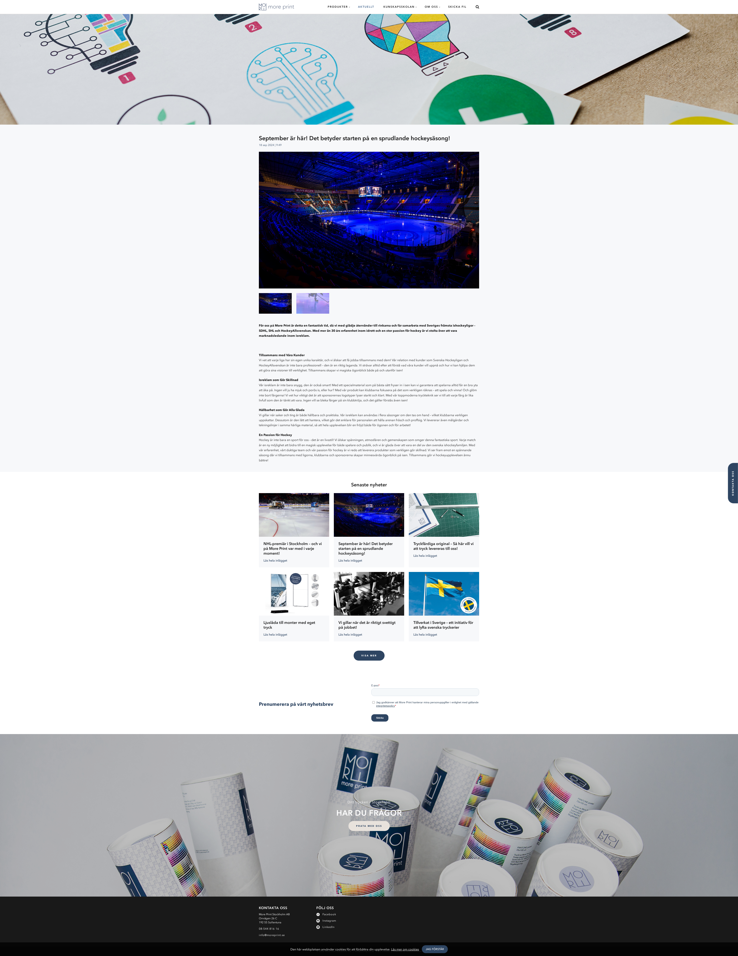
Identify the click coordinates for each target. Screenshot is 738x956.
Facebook (329, 914)
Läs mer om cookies (405, 949)
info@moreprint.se (272, 935)
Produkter (338, 6)
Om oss (431, 6)
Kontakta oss (732, 483)
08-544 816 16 (269, 928)
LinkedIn (328, 927)
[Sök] (475, 7)
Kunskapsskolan (399, 6)
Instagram (329, 920)
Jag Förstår (435, 949)
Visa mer (369, 655)
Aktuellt (366, 6)
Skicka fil (457, 6)
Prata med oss (369, 825)
